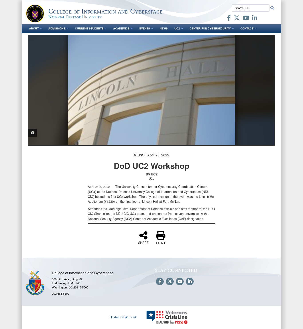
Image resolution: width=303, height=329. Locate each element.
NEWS (164, 28)
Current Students (89, 28)
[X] (237, 18)
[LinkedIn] (254, 18)
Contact (246, 28)
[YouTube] (246, 18)
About (34, 28)
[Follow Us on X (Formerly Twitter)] (170, 281)
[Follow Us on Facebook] (160, 281)
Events (144, 28)
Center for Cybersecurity (210, 28)
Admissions (56, 28)
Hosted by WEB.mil (123, 317)
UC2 (177, 28)
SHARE (143, 242)
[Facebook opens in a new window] (229, 18)
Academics (121, 28)
